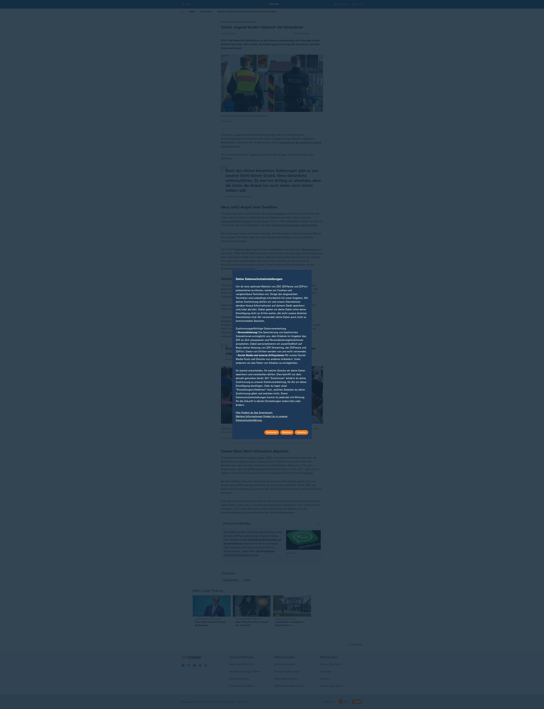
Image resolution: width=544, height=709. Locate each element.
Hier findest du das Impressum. (254, 412)
